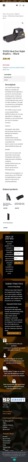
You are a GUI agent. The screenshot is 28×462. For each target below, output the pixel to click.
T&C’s (4, 423)
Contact (15, 1)
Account (20, 1)
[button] (22, 23)
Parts (4, 445)
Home (4, 14)
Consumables (7, 441)
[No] (26, 456)
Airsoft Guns (6, 438)
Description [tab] (7, 74)
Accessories (10, 14)
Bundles (5, 436)
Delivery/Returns (7, 1)
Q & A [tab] (6, 80)
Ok (14, 459)
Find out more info (13, 333)
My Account (6, 429)
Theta (7, 69)
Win (25, 1)
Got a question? (7, 411)
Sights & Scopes (20, 67)
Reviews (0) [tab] (7, 77)
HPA (4, 449)
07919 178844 (7, 413)
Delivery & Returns (8, 425)
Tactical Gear (6, 447)
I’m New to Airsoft (8, 421)
